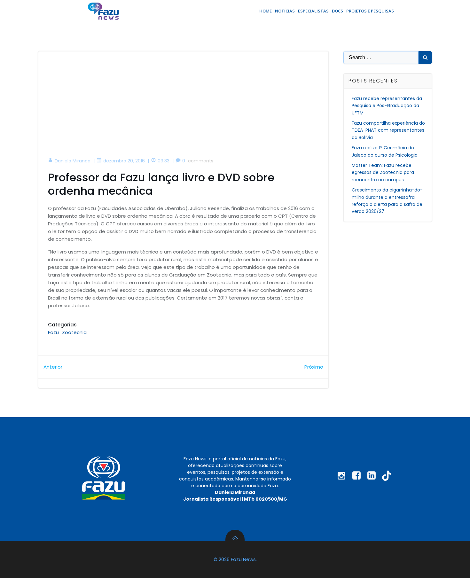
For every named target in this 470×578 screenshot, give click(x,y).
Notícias (285, 11)
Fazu (53, 332)
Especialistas (313, 11)
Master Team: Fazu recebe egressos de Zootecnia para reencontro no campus (383, 172)
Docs (337, 11)
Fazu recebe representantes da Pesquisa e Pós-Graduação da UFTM (387, 105)
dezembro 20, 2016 (124, 161)
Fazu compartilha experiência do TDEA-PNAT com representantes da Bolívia (388, 130)
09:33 (163, 161)
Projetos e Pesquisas (370, 11)
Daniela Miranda (72, 161)
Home (265, 11)
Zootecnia (74, 332)
